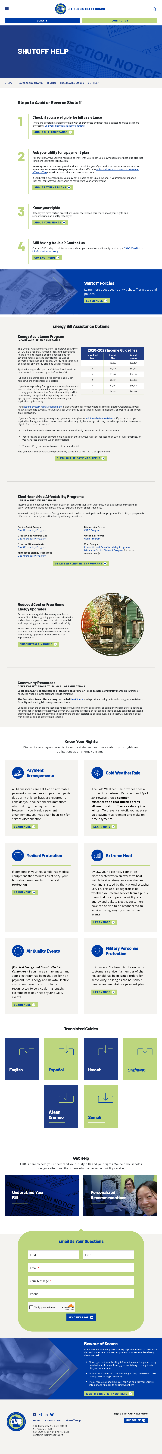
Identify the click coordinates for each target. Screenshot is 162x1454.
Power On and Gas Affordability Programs (107, 547)
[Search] (154, 9)
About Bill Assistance (50, 132)
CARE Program (92, 530)
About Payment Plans (50, 187)
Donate (42, 20)
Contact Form (44, 257)
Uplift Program (92, 538)
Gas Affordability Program (32, 530)
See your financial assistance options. (65, 125)
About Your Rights (47, 222)
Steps (8, 82)
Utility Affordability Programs (78, 563)
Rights (51, 82)
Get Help (93, 82)
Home (36, 1420)
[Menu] (7, 9)
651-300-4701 (132, 248)
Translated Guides (72, 82)
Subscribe (133, 1420)
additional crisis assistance (100, 418)
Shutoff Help (73, 1420)
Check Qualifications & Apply (78, 458)
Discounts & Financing (36, 644)
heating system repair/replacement (42, 406)
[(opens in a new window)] (34, 1414)
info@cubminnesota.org (45, 251)
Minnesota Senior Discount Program (103, 550)
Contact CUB (53, 1420)
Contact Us (120, 20)
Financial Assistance (29, 82)
